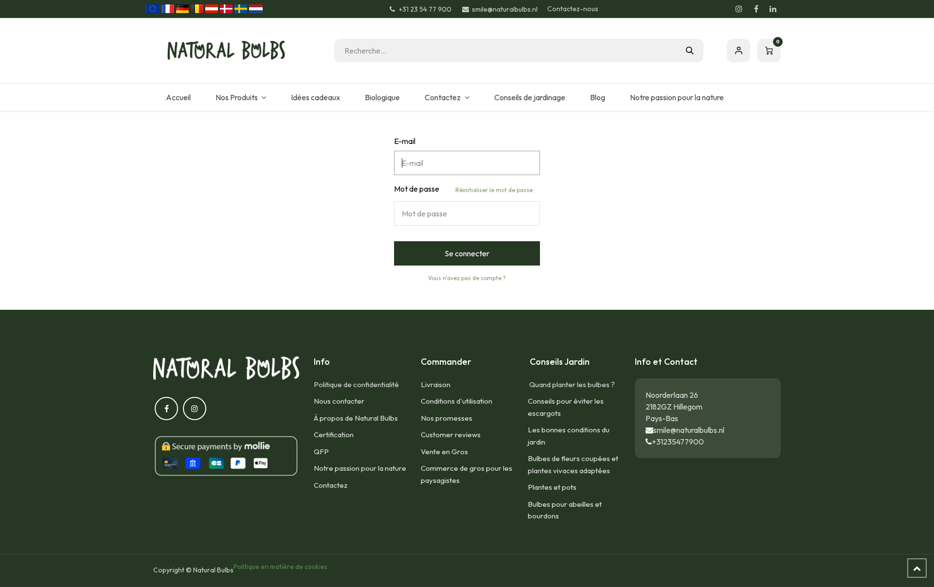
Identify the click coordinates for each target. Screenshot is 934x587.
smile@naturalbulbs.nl (688, 430)
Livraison (435, 384)
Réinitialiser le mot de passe (494, 190)
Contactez (330, 485)
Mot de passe (463, 189)
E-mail (404, 141)
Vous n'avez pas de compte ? (467, 278)
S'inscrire (738, 50)
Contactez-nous (572, 8)
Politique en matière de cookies (280, 566)
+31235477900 (678, 441)
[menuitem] (178, 97)
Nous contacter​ (339, 401)
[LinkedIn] (773, 9)
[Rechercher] (689, 50)
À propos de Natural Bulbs (356, 418)
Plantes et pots (552, 487)
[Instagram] (739, 9)
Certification (334, 434)
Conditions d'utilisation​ (456, 401)
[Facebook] (756, 9)
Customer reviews (451, 434)
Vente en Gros (444, 451)
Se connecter (467, 253)
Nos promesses (446, 418)
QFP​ (321, 451)
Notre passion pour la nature (360, 468)
